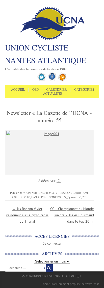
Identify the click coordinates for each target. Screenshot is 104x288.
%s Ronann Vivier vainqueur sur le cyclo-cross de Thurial (27, 215)
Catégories (84, 90)
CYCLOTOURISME (78, 193)
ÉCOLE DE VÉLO (20, 197)
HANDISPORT (39, 197)
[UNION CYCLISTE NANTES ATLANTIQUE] (52, 39)
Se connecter (52, 243)
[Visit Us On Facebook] (52, 80)
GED (35, 90)
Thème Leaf (48, 284)
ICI (59, 180)
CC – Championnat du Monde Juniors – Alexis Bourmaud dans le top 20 (72, 215)
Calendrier (56, 90)
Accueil (18, 90)
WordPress (92, 284)
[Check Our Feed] (62, 80)
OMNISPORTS (57, 197)
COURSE (61, 193)
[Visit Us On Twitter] (42, 80)
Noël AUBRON (34, 193)
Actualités (53, 94)
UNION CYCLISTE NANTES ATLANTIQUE (45, 53)
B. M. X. (50, 193)
